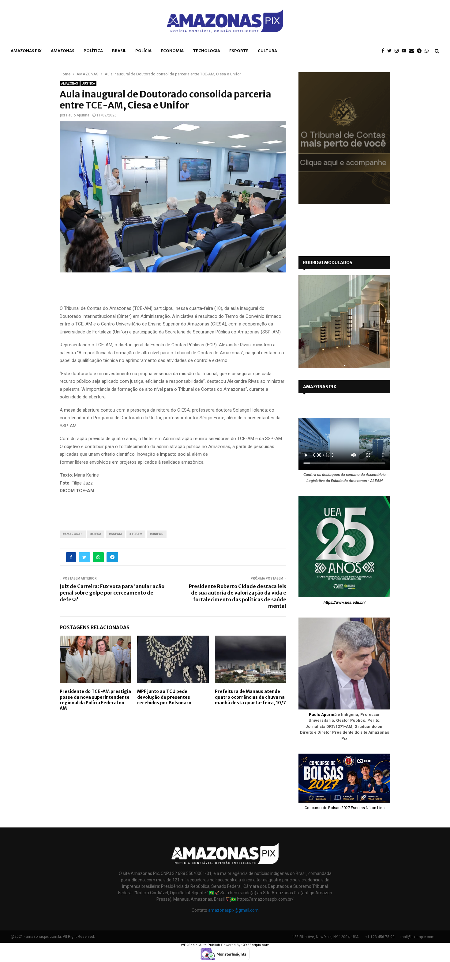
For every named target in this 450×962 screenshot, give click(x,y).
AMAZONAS (62, 50)
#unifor (156, 534)
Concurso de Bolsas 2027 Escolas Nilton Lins (344, 807)
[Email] (413, 51)
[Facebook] (384, 51)
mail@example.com (417, 937)
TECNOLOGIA (206, 50)
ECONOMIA (172, 50)
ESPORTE (239, 50)
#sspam (115, 534)
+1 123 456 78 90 (380, 937)
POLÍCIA (143, 50)
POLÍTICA (93, 50)
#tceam (135, 534)
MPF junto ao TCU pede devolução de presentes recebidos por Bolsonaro (164, 697)
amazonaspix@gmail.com (233, 910)
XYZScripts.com (256, 945)
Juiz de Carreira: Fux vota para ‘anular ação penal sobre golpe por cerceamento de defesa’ (112, 593)
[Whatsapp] (428, 51)
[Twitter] (391, 51)
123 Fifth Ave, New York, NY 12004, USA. (325, 937)
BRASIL (119, 50)
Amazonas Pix (26, 50)
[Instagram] (398, 51)
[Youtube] (405, 51)
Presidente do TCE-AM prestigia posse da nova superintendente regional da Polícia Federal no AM (95, 700)
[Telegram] (421, 51)
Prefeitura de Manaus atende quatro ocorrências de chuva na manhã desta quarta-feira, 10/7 (250, 697)
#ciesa (95, 534)
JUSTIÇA (88, 83)
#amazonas (73, 534)
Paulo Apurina (77, 115)
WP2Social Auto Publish (200, 945)
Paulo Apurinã (323, 714)
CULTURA (267, 50)
